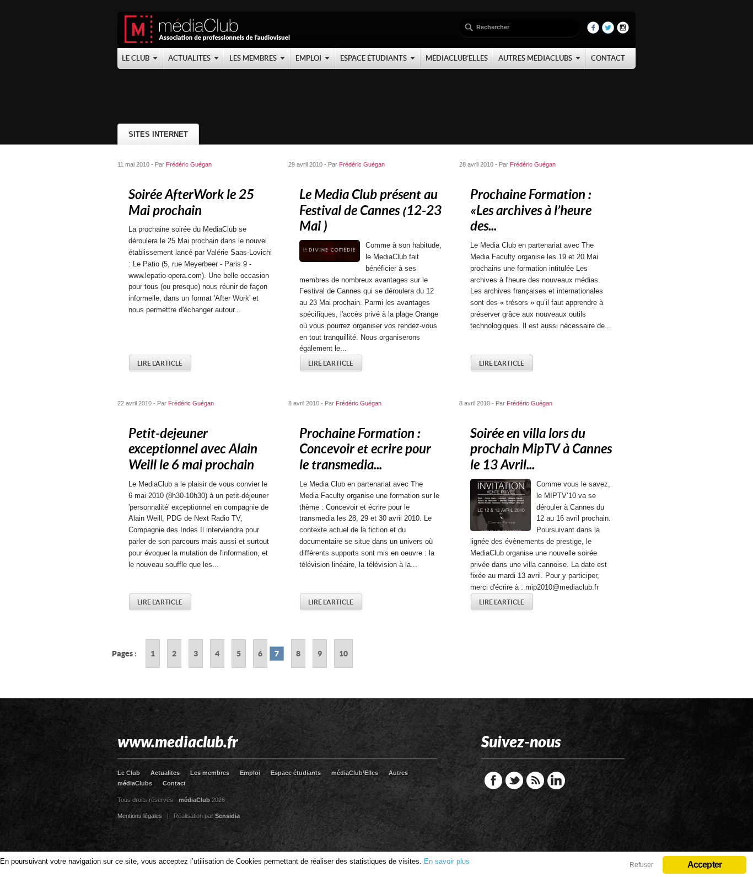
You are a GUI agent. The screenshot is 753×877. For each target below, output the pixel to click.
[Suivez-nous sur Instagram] (623, 31)
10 (343, 653)
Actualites (165, 772)
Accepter (704, 864)
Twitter (514, 780)
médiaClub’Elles (354, 772)
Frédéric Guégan (189, 164)
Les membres (209, 772)
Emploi (250, 772)
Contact (174, 783)
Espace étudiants (296, 772)
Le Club (128, 772)
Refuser (641, 865)
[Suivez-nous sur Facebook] (593, 31)
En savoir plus (447, 861)
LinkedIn (556, 780)
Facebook (493, 780)
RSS (535, 780)
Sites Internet (158, 134)
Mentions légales (139, 815)
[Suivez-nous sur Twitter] (608, 31)
